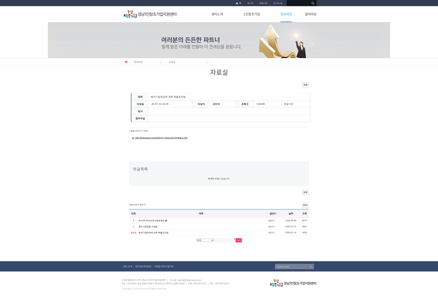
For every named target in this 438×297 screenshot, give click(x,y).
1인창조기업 (251, 14)
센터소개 (217, 14)
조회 (304, 213)
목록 (305, 85)
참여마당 (311, 14)
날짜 (291, 213)
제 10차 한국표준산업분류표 (152, 220)
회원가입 (263, 3)
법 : (134, 138)
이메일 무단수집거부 (163, 266)
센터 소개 (127, 266)
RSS (305, 205)
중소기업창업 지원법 (148, 226)
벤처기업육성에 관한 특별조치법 (153, 232)
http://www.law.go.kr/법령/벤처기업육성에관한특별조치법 (162, 138)
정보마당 (286, 14)
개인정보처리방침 (143, 266)
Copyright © (127, 288)
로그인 (250, 3)
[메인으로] (126, 62)
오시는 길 (278, 3)
